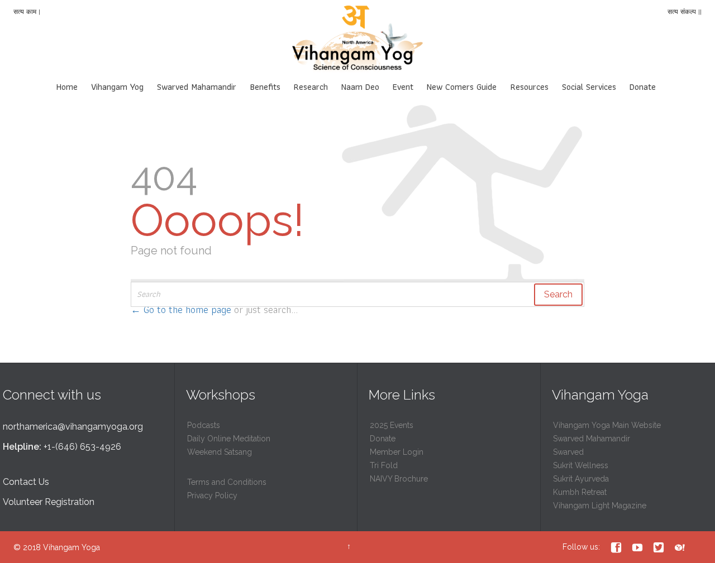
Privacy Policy (212, 495)
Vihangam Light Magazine (599, 505)
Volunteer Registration (48, 502)
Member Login (396, 451)
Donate (382, 438)
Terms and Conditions (226, 482)
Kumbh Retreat (580, 492)
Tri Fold (384, 465)
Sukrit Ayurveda (581, 478)
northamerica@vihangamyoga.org (73, 426)
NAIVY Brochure (399, 478)
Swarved (568, 451)
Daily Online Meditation (228, 438)
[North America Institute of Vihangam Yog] (357, 39)
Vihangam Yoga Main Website (607, 425)
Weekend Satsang (219, 451)
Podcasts (203, 425)
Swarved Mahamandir (591, 438)
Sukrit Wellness (580, 465)
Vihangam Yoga (71, 547)
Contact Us (26, 482)
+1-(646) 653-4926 (82, 446)
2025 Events (391, 425)
